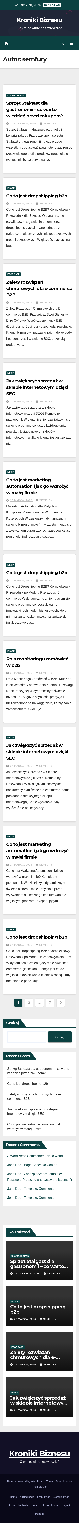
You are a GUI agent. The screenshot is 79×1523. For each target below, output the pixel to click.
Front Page (43, 1496)
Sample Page (61, 1496)
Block (11, 188)
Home (13, 1496)
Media (10, 373)
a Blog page (27, 1496)
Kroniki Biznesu (39, 20)
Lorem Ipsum (51, 1505)
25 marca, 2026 (21, 401)
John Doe (14, 1165)
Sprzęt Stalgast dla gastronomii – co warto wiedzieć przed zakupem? (34, 109)
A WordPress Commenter (25, 1156)
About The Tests (18, 1505)
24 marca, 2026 (21, 766)
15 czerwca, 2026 (23, 123)
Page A (66, 1505)
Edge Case (13, 274)
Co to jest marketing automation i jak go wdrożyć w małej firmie (37, 486)
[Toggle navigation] (71, 43)
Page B (39, 1513)
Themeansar (39, 1486)
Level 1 (35, 1505)
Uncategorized (16, 95)
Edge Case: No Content (41, 1165)
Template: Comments (39, 1188)
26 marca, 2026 (21, 203)
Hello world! (55, 1156)
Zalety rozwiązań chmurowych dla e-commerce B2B (39, 288)
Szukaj (12, 1023)
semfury (50, 123)
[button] (62, 43)
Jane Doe (14, 1174)
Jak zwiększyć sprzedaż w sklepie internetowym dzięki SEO (37, 387)
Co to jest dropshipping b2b (36, 196)
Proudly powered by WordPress (26, 1481)
